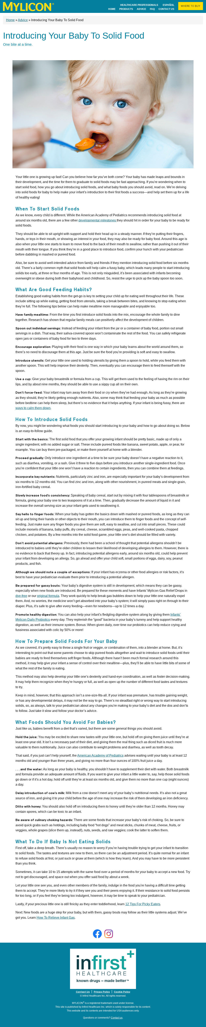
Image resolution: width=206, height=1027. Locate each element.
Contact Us (83, 991)
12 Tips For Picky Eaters (142, 904)
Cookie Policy (122, 991)
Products (126, 9)
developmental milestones (97, 220)
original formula (48, 596)
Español (168, 4)
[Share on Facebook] (97, 933)
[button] (190, 6)
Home (111, 9)
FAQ (152, 9)
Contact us (166, 9)
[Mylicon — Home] (29, 6)
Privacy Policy (102, 991)
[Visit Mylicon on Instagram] (108, 933)
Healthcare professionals (139, 4)
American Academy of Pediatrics (100, 755)
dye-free (21, 596)
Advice (141, 9)
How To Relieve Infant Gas (56, 917)
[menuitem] (29, 6)
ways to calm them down (32, 408)
